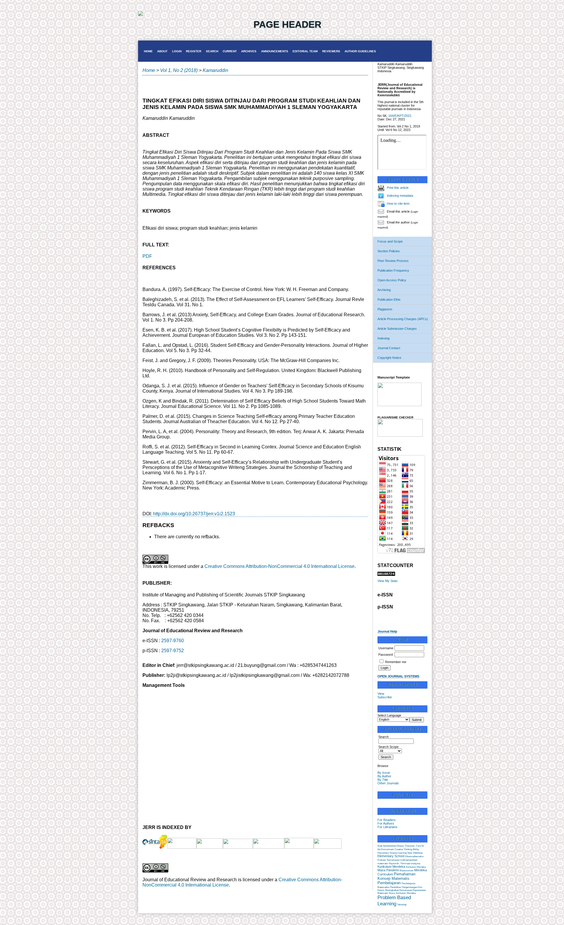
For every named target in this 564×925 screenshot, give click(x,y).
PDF (147, 256)
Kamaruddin (215, 70)
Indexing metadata (400, 195)
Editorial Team (305, 51)
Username (385, 648)
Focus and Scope (390, 241)
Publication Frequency (393, 270)
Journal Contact (388, 348)
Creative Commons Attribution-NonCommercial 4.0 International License (279, 566)
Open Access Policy (391, 280)
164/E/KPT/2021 (400, 115)
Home (148, 51)
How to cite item (398, 203)
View (380, 693)
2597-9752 (172, 650)
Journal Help (387, 631)
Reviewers (331, 51)
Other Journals (388, 783)
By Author (384, 776)
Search (212, 51)
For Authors (385, 823)
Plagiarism (384, 309)
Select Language (389, 715)
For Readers (386, 820)
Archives (248, 51)
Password (385, 654)
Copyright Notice (389, 357)
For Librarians (387, 827)
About (162, 51)
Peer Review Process (393, 261)
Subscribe (384, 697)
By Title (382, 779)
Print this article (398, 187)
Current (230, 51)
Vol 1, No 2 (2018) (179, 70)
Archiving (384, 290)
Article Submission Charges (397, 328)
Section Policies (388, 251)
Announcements (274, 51)
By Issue (383, 772)
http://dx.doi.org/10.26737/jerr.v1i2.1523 (194, 513)
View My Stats (387, 581)
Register (193, 51)
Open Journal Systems (398, 676)
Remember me (395, 662)
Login (177, 51)
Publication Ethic (389, 299)
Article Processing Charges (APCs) (402, 319)
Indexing (383, 338)
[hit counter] (386, 574)
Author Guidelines (360, 51)
